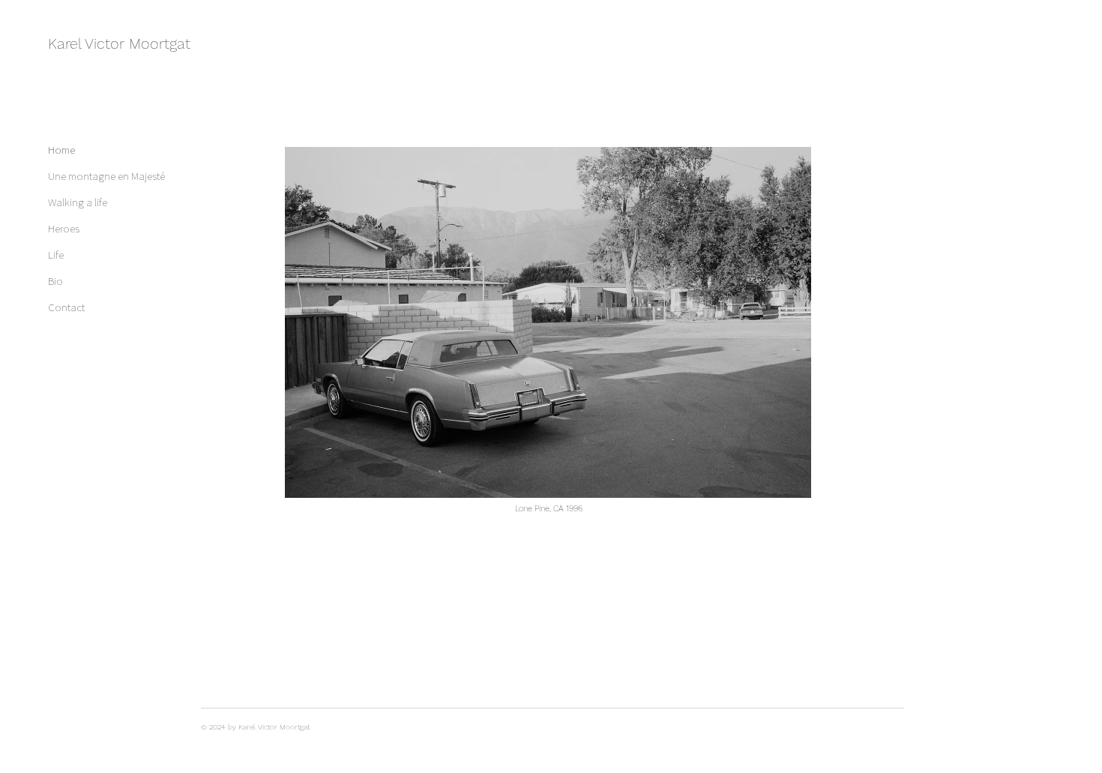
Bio (55, 281)
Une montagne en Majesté (101, 176)
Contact (66, 307)
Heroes (63, 228)
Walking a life (77, 202)
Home (61, 149)
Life (56, 254)
